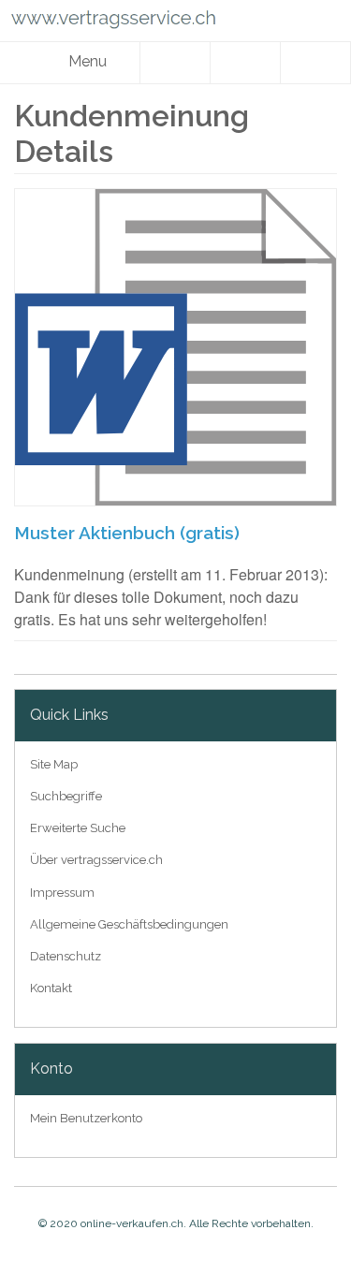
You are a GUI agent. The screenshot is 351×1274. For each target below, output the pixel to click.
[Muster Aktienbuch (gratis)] (175, 347)
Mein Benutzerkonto (86, 1118)
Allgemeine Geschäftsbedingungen (129, 924)
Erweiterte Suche (77, 828)
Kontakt (51, 988)
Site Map (54, 764)
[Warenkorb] (316, 62)
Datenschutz (65, 956)
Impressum (62, 893)
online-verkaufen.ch (131, 1223)
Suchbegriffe (66, 796)
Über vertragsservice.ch (96, 860)
